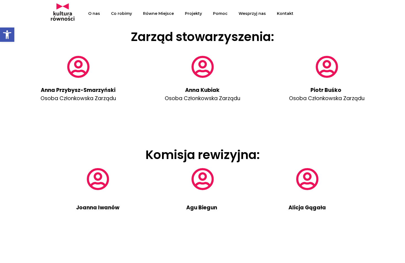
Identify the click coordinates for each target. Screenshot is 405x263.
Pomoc (220, 13)
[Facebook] (333, 13)
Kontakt (285, 13)
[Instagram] (348, 13)
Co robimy (121, 13)
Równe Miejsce (158, 13)
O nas (94, 13)
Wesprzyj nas (252, 13)
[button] (7, 35)
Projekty (193, 13)
